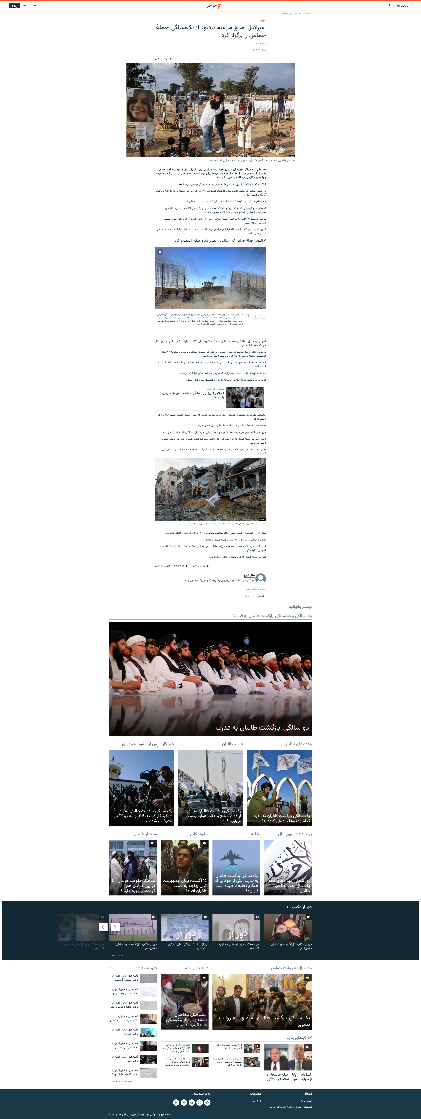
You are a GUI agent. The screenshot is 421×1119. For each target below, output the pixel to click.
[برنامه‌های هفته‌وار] (25, 5)
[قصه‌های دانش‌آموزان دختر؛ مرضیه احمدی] (148, 1046)
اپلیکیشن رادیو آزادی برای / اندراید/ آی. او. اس (290, 1107)
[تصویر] (35, 5)
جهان (263, 20)
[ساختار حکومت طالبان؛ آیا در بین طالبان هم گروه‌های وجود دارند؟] (133, 867)
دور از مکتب (302, 907)
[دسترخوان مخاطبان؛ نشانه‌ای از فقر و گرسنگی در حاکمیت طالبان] (185, 1002)
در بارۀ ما (257, 1101)
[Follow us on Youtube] (192, 1102)
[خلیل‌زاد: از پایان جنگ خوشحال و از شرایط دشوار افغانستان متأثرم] (288, 1057)
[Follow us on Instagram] (184, 1102)
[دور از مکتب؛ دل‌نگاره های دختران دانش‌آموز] (288, 927)
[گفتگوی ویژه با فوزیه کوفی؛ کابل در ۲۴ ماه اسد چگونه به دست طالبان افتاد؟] (200, 1048)
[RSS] (176, 1102)
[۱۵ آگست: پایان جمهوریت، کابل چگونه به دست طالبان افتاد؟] (185, 867)
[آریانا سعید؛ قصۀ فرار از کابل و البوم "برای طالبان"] (252, 1048)
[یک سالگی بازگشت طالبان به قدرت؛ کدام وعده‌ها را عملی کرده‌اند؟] (279, 788)
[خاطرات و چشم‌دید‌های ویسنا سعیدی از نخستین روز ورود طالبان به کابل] (252, 1062)
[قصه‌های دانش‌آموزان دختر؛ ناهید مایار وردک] (148, 1073)
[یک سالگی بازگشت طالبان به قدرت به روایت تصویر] (262, 1002)
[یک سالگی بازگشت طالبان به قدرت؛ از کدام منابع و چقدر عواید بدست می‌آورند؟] (210, 788)
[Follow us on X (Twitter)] (199, 1102)
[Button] (163, 59)
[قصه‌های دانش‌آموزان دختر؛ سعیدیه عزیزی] (148, 992)
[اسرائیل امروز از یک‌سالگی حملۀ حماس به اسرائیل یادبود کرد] (245, 397)
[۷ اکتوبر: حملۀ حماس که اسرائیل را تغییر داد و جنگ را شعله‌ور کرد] (210, 278)
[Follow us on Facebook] (207, 1102)
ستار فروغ (261, 44)
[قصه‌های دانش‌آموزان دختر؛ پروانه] (148, 1032)
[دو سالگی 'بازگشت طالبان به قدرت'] (210, 679)
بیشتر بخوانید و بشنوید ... (120, 1081)
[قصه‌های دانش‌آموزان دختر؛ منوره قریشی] (148, 978)
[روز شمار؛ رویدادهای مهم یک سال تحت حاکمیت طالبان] (288, 867)
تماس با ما (306, 1101)
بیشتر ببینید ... (116, 955)
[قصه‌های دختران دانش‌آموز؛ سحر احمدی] (148, 1019)
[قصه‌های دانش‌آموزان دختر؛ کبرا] (148, 1059)
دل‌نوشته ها (146, 968)
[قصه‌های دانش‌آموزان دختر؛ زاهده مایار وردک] (148, 1005)
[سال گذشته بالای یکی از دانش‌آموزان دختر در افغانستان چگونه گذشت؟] (200, 1062)
